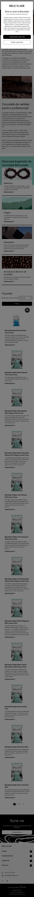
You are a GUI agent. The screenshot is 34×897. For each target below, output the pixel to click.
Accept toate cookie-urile (17, 37)
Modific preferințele (17, 42)
